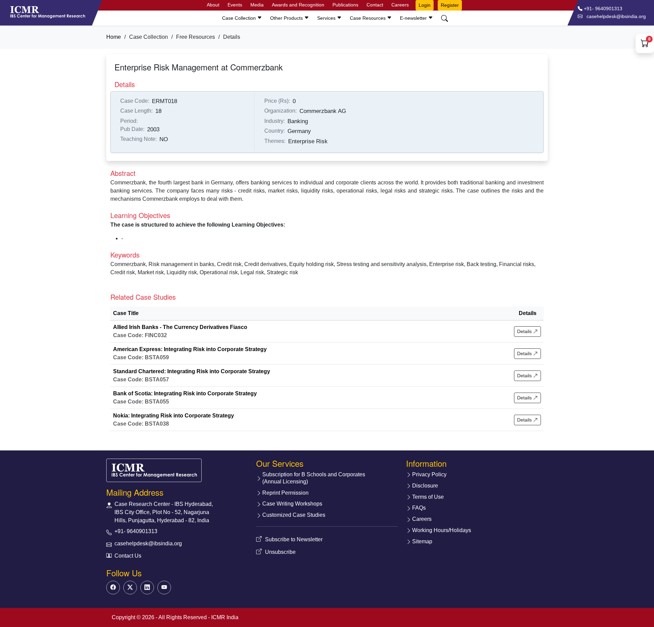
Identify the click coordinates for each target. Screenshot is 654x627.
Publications (345, 4)
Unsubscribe (280, 552)
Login (425, 5)
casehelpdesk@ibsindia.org (148, 543)
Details (525, 331)
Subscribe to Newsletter (294, 539)
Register (450, 5)
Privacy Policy (429, 474)
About (213, 4)
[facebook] (113, 587)
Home (113, 37)
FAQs (419, 508)
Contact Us (127, 556)
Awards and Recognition (298, 4)
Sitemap (422, 541)
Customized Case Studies (293, 515)
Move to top (322, 608)
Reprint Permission (285, 493)
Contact (375, 4)
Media (257, 4)
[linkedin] (147, 587)
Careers (400, 4)
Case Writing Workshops (292, 504)
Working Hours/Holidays (441, 530)
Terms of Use (428, 497)
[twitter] (130, 587)
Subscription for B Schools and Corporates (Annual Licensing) (313, 478)
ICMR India (224, 617)
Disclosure (425, 486)
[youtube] (164, 587)
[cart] (645, 44)
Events (235, 4)
